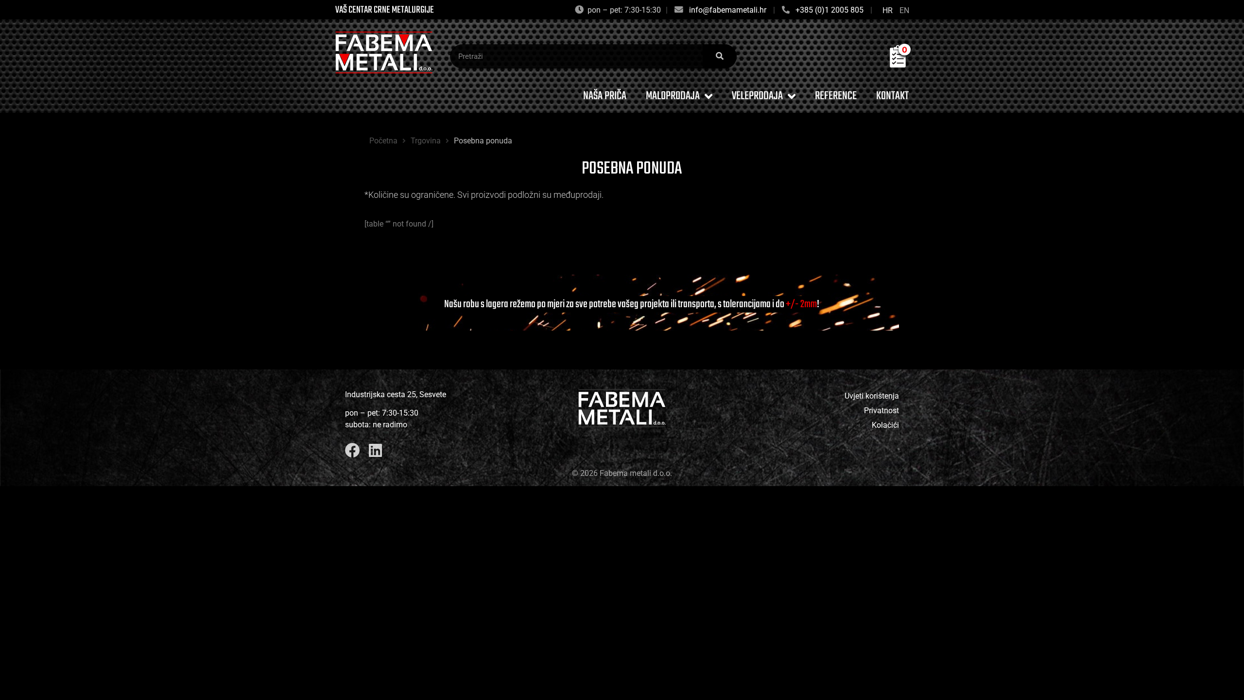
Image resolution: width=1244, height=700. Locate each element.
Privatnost (881, 410)
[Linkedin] (375, 450)
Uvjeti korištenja (872, 396)
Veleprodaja (757, 96)
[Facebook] (352, 450)
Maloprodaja (673, 96)
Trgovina (426, 140)
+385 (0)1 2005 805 (829, 10)
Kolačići (885, 425)
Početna (383, 140)
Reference (836, 96)
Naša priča (604, 96)
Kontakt (892, 96)
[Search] (720, 56)
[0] (898, 65)
